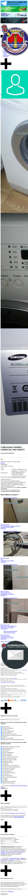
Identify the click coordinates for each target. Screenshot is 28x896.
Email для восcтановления (7, 888)
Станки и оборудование (8, 731)
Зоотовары (5, 778)
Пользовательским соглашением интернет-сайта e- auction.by (13, 859)
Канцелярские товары (7, 762)
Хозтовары (5, 780)
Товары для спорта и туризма (9, 759)
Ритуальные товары (7, 761)
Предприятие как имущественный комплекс (13, 739)
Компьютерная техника (8, 748)
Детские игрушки (6, 771)
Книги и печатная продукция (9, 777)
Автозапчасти (5, 774)
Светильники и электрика (8, 768)
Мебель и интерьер (7, 754)
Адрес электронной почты (7, 807)
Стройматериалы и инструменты (10, 765)
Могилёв (13, 682)
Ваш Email (3, 719)
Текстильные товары (7, 775)
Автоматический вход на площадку (9, 810)
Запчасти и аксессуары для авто (10, 756)
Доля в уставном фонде (8, 738)
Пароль (2, 808)
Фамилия (16, 839)
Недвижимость (6, 726)
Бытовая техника (6, 749)
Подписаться (4, 788)
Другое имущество (7, 732)
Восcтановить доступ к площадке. (17, 813)
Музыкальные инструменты (9, 781)
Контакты (5, 56)
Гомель (7, 682)
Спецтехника (5, 729)
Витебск (4, 682)
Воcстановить (4, 894)
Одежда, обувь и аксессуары (9, 758)
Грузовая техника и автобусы (9, 734)
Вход (2, 819)
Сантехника (5, 764)
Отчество (16, 842)
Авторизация (10, 891)
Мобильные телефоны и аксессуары (11, 746)
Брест (1, 682)
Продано (3, 463)
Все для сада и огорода (7, 769)
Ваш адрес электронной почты (8, 838)
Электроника (5, 751)
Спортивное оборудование (8, 772)
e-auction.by (15, 678)
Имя (15, 840)
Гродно (10, 682)
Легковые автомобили (7, 728)
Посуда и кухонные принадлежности (11, 767)
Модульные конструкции (8, 782)
